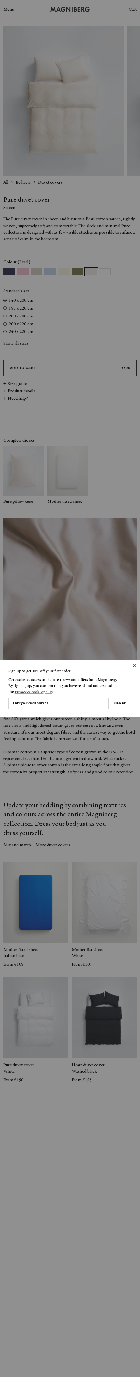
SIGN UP (120, 702)
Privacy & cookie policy (34, 692)
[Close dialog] (134, 665)
